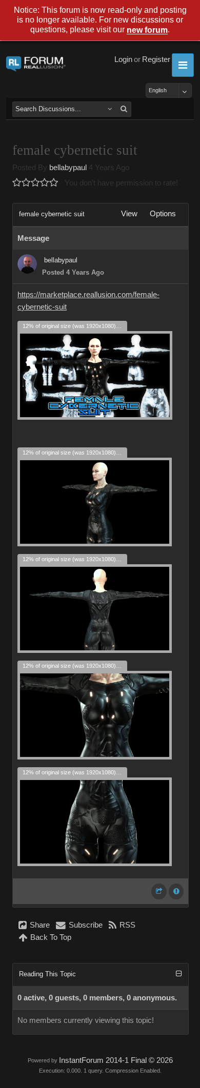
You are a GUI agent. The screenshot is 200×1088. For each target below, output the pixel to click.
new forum (147, 30)
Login (123, 59)
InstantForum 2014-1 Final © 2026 (116, 1060)
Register (156, 59)
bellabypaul (68, 167)
